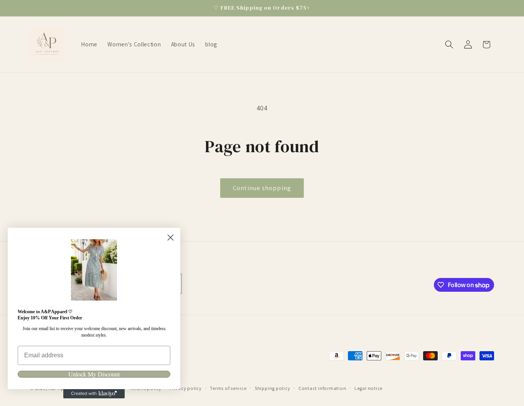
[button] (449, 44)
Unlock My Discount (94, 374)
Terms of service (228, 388)
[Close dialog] (170, 237)
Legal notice (368, 388)
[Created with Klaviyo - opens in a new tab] (94, 393)
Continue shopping (262, 188)
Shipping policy (272, 388)
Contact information (322, 388)
